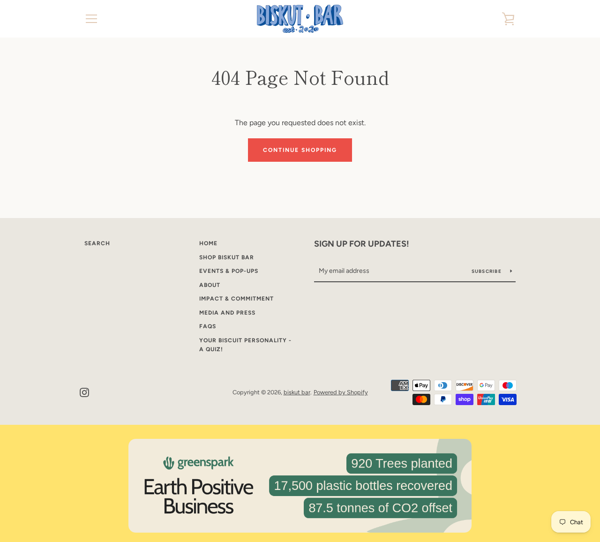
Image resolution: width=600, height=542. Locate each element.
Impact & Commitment (236, 298)
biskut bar (297, 392)
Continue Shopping (300, 150)
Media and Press (227, 312)
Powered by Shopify (341, 392)
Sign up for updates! (361, 244)
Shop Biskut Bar (226, 257)
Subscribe (487, 271)
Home (208, 243)
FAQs (207, 326)
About (209, 285)
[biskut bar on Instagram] (84, 391)
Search (97, 243)
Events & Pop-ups (228, 271)
